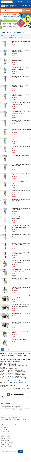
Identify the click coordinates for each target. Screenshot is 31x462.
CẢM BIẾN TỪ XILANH (6, 444)
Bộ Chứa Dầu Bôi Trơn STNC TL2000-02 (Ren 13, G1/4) (21, 217)
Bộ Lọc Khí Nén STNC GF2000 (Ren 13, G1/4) (21, 147)
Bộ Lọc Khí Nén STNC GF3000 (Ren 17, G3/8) (21, 138)
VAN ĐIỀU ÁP (4, 434)
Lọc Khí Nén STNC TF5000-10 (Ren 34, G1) (21, 156)
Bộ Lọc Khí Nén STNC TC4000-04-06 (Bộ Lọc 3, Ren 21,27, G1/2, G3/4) (20, 305)
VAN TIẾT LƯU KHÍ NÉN (7, 442)
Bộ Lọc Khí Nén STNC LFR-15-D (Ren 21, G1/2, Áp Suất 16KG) (21, 77)
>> (8, 349)
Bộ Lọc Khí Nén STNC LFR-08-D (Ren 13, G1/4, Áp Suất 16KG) (21, 95)
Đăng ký (20, 1)
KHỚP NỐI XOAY (5, 440)
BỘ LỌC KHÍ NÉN (10, 36)
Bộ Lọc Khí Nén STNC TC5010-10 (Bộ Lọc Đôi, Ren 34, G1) (21, 261)
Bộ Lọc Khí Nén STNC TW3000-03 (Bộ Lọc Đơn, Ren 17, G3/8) (21, 244)
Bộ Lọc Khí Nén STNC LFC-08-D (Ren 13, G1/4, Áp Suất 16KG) (21, 68)
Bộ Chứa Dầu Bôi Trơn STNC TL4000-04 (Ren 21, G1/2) (21, 200)
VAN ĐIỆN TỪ (4, 427)
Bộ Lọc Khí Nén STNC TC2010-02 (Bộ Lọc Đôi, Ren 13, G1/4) (21, 288)
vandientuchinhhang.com (12, 415)
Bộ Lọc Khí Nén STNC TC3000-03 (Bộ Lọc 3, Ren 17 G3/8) (21, 314)
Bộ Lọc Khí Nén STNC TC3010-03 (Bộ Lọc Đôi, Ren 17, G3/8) (21, 279)
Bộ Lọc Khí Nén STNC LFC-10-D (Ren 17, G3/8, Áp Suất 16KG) (21, 59)
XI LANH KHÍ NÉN (5, 432)
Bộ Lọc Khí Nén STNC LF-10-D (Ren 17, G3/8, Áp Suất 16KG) (21, 112)
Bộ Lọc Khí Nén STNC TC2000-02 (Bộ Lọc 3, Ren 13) (21, 323)
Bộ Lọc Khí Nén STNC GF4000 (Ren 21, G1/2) (21, 130)
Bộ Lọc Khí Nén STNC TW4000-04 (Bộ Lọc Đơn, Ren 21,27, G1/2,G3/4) (21, 235)
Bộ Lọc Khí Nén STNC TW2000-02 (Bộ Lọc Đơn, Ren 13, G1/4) (21, 253)
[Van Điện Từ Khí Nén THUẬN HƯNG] (8, 6)
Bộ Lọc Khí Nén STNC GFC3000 (19, 339)
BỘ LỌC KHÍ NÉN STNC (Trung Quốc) (13, 32)
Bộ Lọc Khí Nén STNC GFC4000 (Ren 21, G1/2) (21, 332)
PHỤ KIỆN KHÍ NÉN (6, 446)
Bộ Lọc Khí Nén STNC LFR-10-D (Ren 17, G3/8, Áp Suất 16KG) (21, 86)
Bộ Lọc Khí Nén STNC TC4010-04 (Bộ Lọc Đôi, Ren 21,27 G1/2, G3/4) (21, 270)
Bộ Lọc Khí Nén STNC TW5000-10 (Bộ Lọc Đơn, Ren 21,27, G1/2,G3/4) (21, 226)
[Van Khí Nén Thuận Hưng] (15, 21)
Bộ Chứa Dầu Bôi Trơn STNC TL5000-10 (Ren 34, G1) (21, 191)
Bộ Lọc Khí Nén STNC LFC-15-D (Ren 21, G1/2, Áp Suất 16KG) (21, 51)
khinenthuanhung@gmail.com (12, 417)
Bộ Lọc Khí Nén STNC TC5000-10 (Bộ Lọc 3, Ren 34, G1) (21, 296)
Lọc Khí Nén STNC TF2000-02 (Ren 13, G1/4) (21, 182)
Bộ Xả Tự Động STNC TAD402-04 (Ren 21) (21, 42)
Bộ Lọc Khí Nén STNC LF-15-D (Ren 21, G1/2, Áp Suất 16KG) (21, 103)
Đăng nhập (27, 1)
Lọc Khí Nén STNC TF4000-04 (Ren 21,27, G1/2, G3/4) (20, 165)
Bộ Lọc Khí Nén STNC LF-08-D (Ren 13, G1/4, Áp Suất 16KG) (21, 121)
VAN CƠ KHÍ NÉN (5, 438)
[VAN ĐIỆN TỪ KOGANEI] (15, 394)
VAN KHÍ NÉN (4, 429)
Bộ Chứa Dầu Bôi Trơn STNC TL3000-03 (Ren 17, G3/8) (21, 209)
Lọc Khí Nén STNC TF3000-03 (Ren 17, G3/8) (21, 174)
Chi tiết (14, 47)
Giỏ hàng (24, 5)
